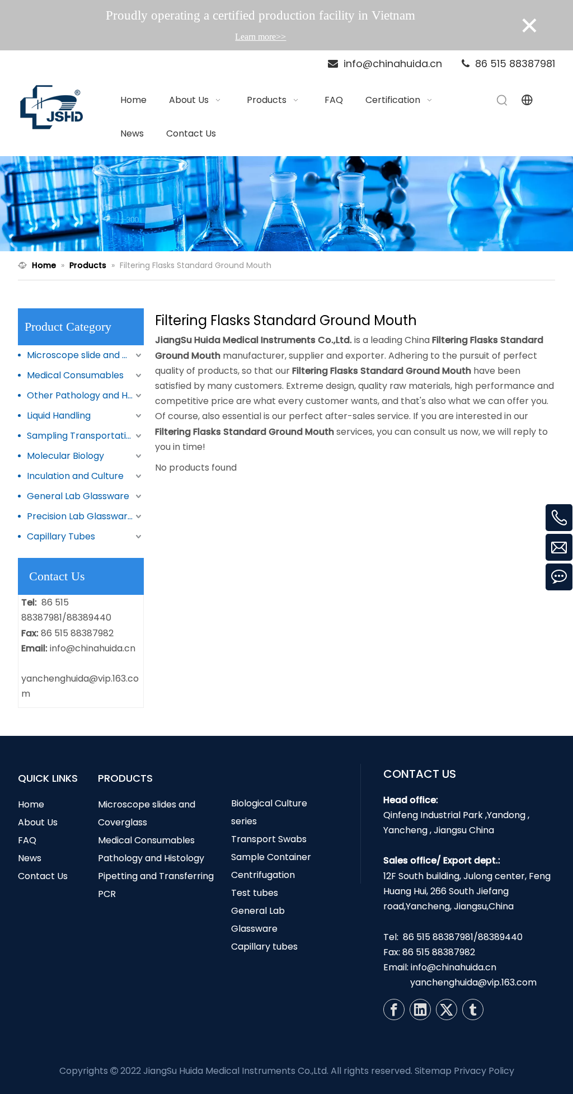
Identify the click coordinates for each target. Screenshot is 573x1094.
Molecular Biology (65, 455)
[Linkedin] (420, 1009)
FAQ (27, 840)
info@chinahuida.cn (92, 648)
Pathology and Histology (151, 858)
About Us (38, 822)
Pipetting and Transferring (156, 876)
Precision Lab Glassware (80, 516)
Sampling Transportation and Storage (85, 435)
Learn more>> (260, 36)
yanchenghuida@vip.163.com (473, 982)
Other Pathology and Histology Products (85, 395)
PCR (107, 894)
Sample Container (271, 857)
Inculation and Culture (75, 475)
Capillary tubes (264, 946)
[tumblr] (472, 1009)
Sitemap (433, 1070)
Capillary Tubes (61, 536)
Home (31, 804)
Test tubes (254, 892)
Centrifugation (263, 874)
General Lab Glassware (78, 496)
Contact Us (43, 876)
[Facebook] (394, 1009)
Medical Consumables (75, 375)
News (29, 858)
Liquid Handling (59, 415)
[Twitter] (446, 1009)
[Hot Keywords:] (502, 100)
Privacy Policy (484, 1070)
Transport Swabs (269, 839)
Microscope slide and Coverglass (85, 355)
